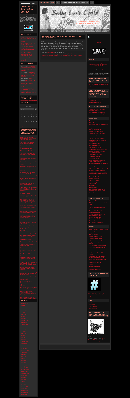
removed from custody (47, 55)
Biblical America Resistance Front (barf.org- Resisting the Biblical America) (97, 207)
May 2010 (23, 335)
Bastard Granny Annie (94, 143)
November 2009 (25, 347)
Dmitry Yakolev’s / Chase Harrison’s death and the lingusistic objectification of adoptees (27, 283)
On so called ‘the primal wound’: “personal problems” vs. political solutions (28, 158)
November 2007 (25, 392)
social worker (66, 55)
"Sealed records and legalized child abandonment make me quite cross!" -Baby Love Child (98, 64)
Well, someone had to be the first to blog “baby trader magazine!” (28, 298)
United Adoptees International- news (98, 193)
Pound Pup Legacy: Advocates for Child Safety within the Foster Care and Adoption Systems (98, 261)
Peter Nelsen (77, 53)
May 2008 (23, 381)
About (52, 2)
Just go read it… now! (25, 239)
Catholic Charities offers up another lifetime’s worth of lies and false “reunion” (27, 216)
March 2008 (23, 384)
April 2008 (23, 383)
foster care (54, 53)
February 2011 (24, 320)
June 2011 (23, 314)
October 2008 (24, 371)
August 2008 (24, 375)
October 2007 (24, 394)
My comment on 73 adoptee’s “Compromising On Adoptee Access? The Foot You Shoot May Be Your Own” (28, 174)
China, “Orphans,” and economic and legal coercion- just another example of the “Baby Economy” (28, 232)
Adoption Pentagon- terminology (28, 100)
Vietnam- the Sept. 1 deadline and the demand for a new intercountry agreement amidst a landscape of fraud (28, 243)
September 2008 (25, 373)
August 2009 (24, 352)
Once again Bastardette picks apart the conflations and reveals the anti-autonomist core (28, 147)
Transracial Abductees (94, 266)
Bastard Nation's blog (94, 145)
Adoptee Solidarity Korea (95, 236)
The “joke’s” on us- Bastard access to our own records (27, 143)
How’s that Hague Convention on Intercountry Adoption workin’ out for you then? (28, 227)
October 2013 (24, 303)
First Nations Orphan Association (97, 245)
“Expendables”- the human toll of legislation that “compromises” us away (28, 163)
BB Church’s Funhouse (95, 147)
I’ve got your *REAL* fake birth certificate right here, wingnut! (27, 154)
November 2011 (24, 309)
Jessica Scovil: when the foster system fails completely (27, 184)
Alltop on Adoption (94, 135)
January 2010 (24, 343)
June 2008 (23, 379)
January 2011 (24, 322)
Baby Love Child (44, 2)
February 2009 (24, 364)
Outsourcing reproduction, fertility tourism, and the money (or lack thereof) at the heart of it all (28, 249)
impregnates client (62, 53)
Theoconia (92, 185)
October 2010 (24, 328)
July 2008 (23, 377)
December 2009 (24, 345)
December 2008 (24, 367)
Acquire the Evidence (94, 200)
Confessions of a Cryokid (95, 154)
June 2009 (23, 356)
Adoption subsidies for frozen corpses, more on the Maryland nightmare (27, 258)
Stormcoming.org (93, 220)
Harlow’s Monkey (93, 166)
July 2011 (23, 312)
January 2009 (24, 365)
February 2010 (24, 341)
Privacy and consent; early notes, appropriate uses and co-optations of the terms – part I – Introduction (28, 189)
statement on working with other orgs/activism (75, 2)
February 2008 (24, 386)
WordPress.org (93, 308)
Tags (92, 2)
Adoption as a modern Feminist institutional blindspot (28, 196)
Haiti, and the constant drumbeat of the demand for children (28, 236)
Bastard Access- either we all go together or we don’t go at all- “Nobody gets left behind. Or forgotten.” (28, 168)
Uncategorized (51, 52)
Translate (98, 42)
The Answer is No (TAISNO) (96, 222)
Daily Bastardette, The (94, 156)
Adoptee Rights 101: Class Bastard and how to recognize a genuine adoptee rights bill (28, 138)
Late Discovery (93, 251)
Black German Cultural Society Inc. (98, 149)
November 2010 (25, 326)
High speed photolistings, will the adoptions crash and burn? (28, 288)
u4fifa (22, 88)
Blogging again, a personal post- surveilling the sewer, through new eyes (27, 49)
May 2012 (23, 305)
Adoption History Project (95, 238)
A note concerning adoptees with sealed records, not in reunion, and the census (28, 278)
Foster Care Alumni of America (97, 247)
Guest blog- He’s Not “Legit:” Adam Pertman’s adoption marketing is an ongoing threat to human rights (28, 83)
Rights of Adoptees (94, 180)
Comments (93, 306)
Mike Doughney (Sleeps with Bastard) (98, 168)
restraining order (58, 55)
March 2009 (23, 362)
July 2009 (23, 354)
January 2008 (24, 388)
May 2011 (23, 316)
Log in (90, 302)
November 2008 (25, 369)
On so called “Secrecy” (26, 193)
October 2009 (24, 348)
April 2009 (23, 360)
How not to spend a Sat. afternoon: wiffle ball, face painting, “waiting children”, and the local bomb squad (28, 91)
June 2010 (23, 333)
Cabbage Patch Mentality (26, 150)
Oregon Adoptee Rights (95, 102)
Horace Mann (102, 69)
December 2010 (24, 324)
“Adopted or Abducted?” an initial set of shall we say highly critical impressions (28, 45)
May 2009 (23, 358)
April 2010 (23, 337)
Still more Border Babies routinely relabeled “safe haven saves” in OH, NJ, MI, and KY (28, 273)
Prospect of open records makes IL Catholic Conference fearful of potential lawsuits (28, 179)
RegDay (91, 264)
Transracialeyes (93, 187)
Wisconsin (79, 55)
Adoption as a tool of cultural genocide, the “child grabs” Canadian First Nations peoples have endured (28, 221)
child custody (48, 53)
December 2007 (24, 390)
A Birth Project (93, 122)
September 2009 (25, 350)
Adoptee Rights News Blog (96, 131)
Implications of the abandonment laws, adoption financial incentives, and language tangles (28, 263)
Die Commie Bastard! (94, 158)
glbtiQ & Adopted (93, 249)
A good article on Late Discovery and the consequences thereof (28, 212)
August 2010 (24, 329)
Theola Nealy (73, 55)
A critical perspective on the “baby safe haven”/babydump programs (27, 268)
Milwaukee (70, 53)
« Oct (23, 126)
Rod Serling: (91, 71)
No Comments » (46, 57)
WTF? (30, 78)
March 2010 (23, 339)
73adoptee (91, 120)
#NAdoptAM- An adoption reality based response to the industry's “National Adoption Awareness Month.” (98, 295)
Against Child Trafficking (95, 240)
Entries (92, 304)
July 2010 (23, 331)
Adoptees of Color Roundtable (97, 133)
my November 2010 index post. (97, 340)
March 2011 (23, 318)
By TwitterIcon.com (28, 31)
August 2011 (24, 310)
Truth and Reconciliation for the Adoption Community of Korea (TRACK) (97, 191)
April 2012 (23, 307)
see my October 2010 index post (96, 339)
